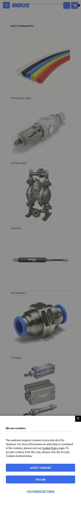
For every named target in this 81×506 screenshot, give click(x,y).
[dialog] (40, 253)
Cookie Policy (50, 448)
